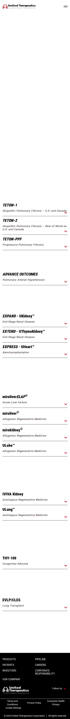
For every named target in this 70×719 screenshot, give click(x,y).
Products (9, 659)
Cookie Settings (13, 708)
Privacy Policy (34, 703)
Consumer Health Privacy (56, 703)
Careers (40, 664)
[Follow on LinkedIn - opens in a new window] (65, 688)
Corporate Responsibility (45, 672)
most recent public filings (42, 172)
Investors (9, 670)
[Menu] (66, 6)
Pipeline (40, 659)
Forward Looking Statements (40, 183)
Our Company (11, 679)
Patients (8, 664)
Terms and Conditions (12, 703)
